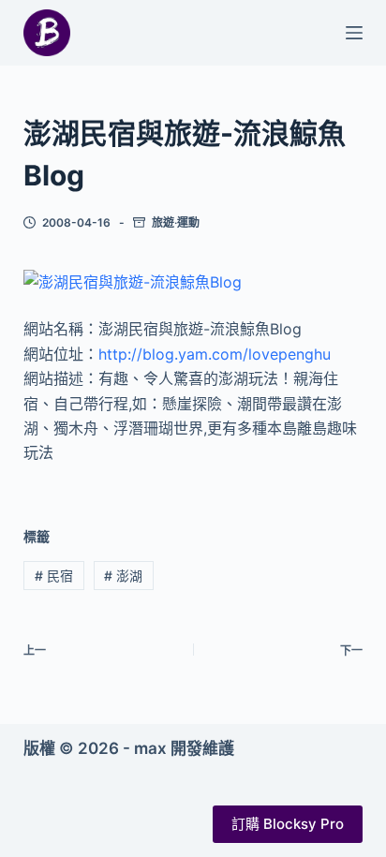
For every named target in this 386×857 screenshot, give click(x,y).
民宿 (54, 576)
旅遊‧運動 (176, 222)
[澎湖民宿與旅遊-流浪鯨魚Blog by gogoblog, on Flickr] (132, 281)
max (150, 748)
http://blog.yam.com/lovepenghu (214, 354)
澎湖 (123, 576)
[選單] (354, 32)
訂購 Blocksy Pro (287, 824)
